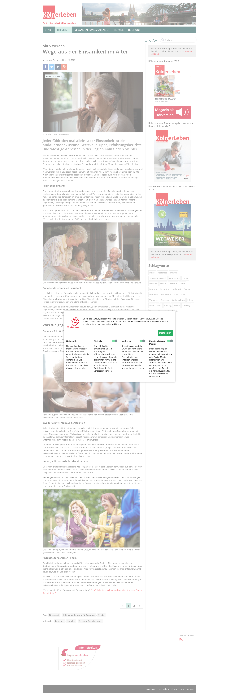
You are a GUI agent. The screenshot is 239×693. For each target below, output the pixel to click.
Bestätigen (165, 332)
